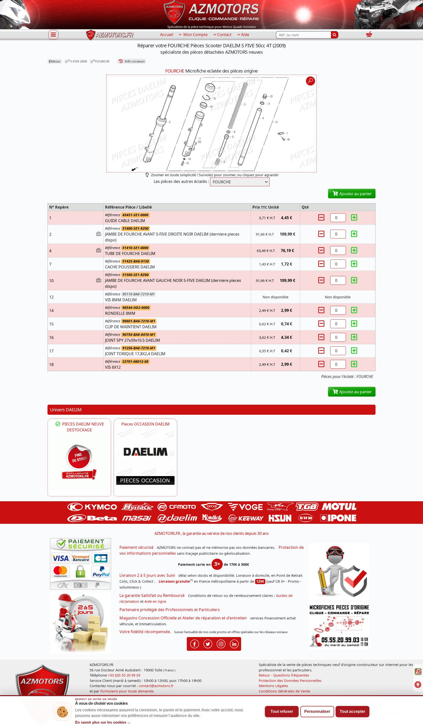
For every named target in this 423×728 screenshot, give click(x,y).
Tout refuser (281, 711)
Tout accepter (352, 711)
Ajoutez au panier (355, 193)
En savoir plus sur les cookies (103, 722)
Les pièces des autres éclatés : (181, 181)
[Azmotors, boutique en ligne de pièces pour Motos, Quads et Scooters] (211, 11)
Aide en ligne (155, 601)
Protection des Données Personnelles (290, 680)
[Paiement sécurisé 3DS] (82, 565)
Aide (245, 34)
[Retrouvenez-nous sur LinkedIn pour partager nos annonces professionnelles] (234, 643)
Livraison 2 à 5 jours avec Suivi (147, 575)
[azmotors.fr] (109, 34)
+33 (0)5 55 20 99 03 (124, 675)
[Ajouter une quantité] (354, 217)
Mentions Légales (273, 685)
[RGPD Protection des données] (340, 573)
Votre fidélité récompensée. (145, 631)
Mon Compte (195, 34)
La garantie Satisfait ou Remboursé (152, 595)
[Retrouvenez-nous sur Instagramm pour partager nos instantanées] (221, 643)
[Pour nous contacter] (340, 627)
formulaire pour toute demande (126, 691)
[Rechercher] (334, 34)
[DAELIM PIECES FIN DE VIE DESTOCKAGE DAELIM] (79, 462)
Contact (224, 34)
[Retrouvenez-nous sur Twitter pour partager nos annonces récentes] (207, 643)
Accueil (166, 34)
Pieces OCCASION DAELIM (145, 424)
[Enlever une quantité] (322, 217)
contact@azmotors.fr (156, 685)
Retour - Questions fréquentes (284, 675)
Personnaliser (317, 711)
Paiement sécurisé (136, 547)
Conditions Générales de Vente (284, 691)
